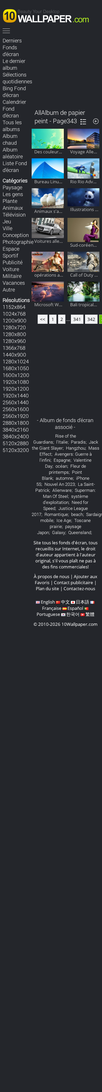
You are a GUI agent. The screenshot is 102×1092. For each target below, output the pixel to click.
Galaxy (58, 532)
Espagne (62, 460)
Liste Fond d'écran (15, 166)
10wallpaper (48, 15)
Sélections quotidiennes (17, 78)
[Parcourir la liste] (83, 122)
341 (77, 319)
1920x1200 (16, 388)
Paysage (12, 187)
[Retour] (96, 121)
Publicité (12, 262)
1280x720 (14, 327)
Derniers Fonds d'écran (12, 47)
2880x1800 (16, 422)
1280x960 (14, 340)
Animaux (13, 207)
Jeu (7, 221)
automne (64, 478)
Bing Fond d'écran (14, 91)
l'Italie (62, 442)
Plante (10, 200)
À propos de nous (51, 576)
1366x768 (14, 347)
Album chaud (10, 139)
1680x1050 (16, 368)
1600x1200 (16, 375)
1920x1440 (16, 395)
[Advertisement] (65, 69)
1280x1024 (16, 361)
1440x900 (14, 354)
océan (61, 466)
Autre (9, 289)
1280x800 (14, 334)
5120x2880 (16, 443)
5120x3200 (16, 450)
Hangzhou (75, 448)
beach (77, 514)
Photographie (18, 241)
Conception (16, 235)
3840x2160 (16, 429)
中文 (65, 602)
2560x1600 (16, 409)
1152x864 (14, 306)
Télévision (14, 214)
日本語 (82, 602)
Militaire (12, 275)
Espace (11, 248)
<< (42, 319)
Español (75, 608)
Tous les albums (12, 125)
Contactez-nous (79, 588)
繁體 (90, 614)
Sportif (10, 255)
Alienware (62, 490)
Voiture (11, 269)
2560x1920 (16, 415)
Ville (7, 228)
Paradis (78, 442)
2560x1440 (16, 402)
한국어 (73, 614)
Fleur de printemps (67, 469)
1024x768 (14, 313)
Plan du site (47, 588)
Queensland (79, 532)
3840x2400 (16, 436)
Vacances (14, 282)
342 (91, 319)
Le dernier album (14, 64)
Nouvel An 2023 (59, 484)
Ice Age (63, 520)
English (48, 602)
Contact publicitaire (73, 582)
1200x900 (14, 320)
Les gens (13, 194)
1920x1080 (16, 381)
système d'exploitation (65, 499)
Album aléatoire (13, 153)
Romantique (56, 514)
